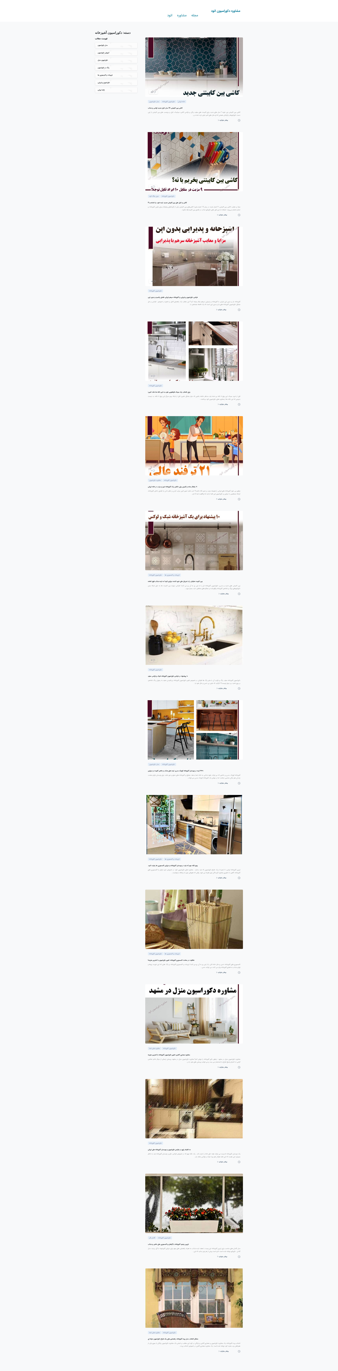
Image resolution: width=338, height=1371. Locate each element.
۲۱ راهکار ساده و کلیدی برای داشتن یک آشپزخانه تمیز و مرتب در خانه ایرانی (172, 487)
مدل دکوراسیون (103, 45)
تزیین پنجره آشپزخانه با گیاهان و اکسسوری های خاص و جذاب (168, 1244)
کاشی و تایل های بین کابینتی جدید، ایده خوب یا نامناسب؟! (167, 203)
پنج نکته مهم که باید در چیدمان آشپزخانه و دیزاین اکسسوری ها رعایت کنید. (173, 866)
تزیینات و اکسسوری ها (105, 75)
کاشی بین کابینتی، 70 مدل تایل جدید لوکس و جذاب (165, 108)
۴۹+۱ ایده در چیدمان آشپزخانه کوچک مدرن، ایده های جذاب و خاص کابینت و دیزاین (175, 771)
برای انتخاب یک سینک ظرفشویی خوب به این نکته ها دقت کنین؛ (169, 392)
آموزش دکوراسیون (103, 53)
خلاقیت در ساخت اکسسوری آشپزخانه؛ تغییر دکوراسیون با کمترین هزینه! (171, 960)
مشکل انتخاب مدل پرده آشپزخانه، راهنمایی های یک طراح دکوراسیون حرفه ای (173, 1339)
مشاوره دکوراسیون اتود (225, 10)
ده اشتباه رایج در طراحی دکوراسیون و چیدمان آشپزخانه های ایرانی (169, 1150)
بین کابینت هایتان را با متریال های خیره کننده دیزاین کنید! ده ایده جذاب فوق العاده (175, 581)
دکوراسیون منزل (103, 60)
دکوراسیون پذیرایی (104, 82)
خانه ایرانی (101, 90)
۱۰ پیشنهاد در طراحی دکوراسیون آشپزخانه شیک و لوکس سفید (168, 676)
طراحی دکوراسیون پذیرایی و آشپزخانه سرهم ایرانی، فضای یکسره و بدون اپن (173, 297)
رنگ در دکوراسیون (103, 67)
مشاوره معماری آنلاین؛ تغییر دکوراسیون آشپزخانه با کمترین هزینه (169, 1055)
